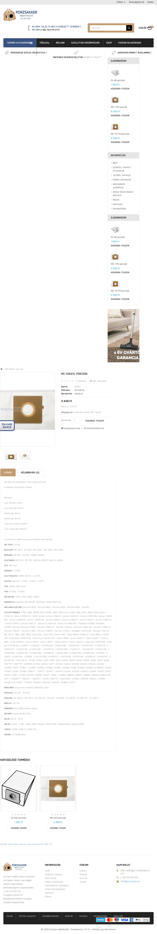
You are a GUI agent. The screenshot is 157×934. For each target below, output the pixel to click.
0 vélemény (81, 381)
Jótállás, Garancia (122, 175)
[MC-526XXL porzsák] (11, 457)
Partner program (27, 916)
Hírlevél (83, 874)
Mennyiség (66, 420)
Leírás (8, 472)
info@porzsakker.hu (13, 895)
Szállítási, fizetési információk (121, 169)
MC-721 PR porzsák (120, 134)
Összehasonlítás (95, 428)
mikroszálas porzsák (17, 844)
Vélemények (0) (30, 472)
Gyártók (83, 878)
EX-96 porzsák (118, 80)
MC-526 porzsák (58, 818)
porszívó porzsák (35, 844)
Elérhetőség (47, 51)
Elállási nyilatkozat (122, 179)
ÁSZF (109, 42)
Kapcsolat (118, 204)
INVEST (77, 386)
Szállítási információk (85, 42)
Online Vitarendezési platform (123, 194)
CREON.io (87, 929)
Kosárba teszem (120, 89)
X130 (46, 844)
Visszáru (83, 916)
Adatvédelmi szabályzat (119, 186)
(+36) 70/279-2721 (50, 29)
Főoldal (45, 42)
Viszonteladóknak (129, 42)
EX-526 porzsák (18, 818)
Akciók (83, 882)
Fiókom (83, 870)
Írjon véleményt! (99, 381)
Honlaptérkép (119, 208)
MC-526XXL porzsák (14, 369)
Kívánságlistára (72, 428)
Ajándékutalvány (50, 916)
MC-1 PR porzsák (119, 107)
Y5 (51, 844)
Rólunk (60, 42)
